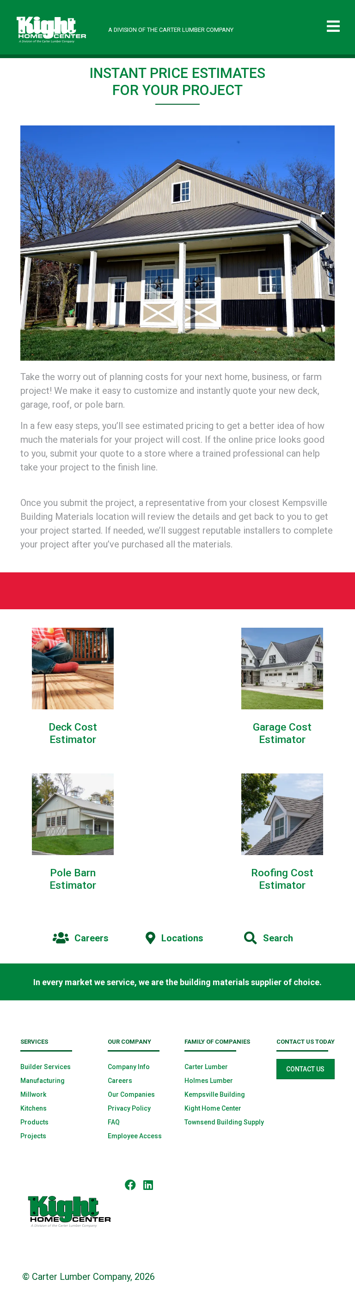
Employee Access (135, 1136)
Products (34, 1122)
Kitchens (33, 1108)
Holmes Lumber (208, 1080)
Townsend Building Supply (224, 1122)
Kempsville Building (214, 1094)
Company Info (129, 1066)
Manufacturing (42, 1080)
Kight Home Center (212, 1108)
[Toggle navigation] (333, 26)
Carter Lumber (206, 1066)
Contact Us (305, 1069)
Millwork (33, 1094)
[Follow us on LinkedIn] (151, 1184)
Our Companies (131, 1094)
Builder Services (45, 1066)
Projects (33, 1136)
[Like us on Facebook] (134, 1184)
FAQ (114, 1122)
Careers (120, 1080)
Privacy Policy (129, 1108)
